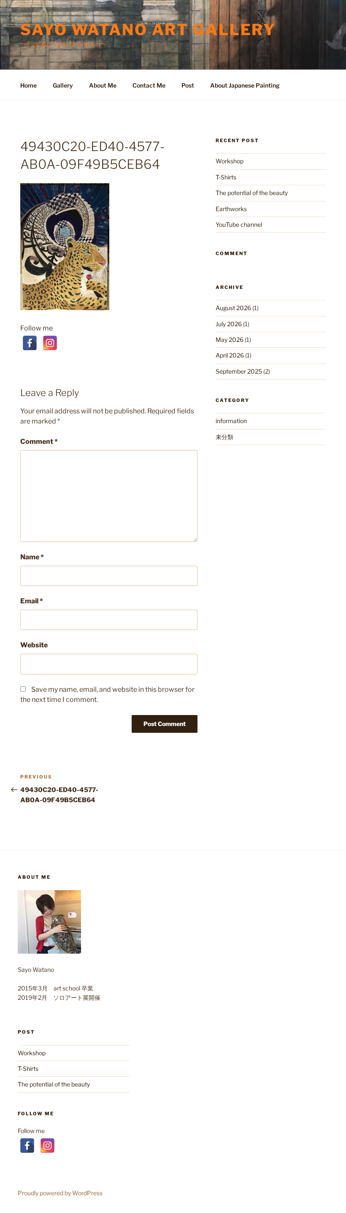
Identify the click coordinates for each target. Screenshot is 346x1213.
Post (187, 85)
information (231, 420)
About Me (102, 85)
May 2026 (229, 339)
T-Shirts (226, 177)
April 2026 (230, 355)
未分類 (224, 436)
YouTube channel (239, 224)
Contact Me (148, 85)
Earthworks (231, 208)
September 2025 (239, 371)
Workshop (229, 161)
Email (31, 601)
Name (32, 557)
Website (34, 645)
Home (28, 85)
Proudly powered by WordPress (60, 1192)
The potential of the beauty (252, 192)
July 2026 (229, 323)
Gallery (63, 85)
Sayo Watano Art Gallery (148, 29)
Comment (39, 441)
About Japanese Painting (245, 85)
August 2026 (233, 307)
